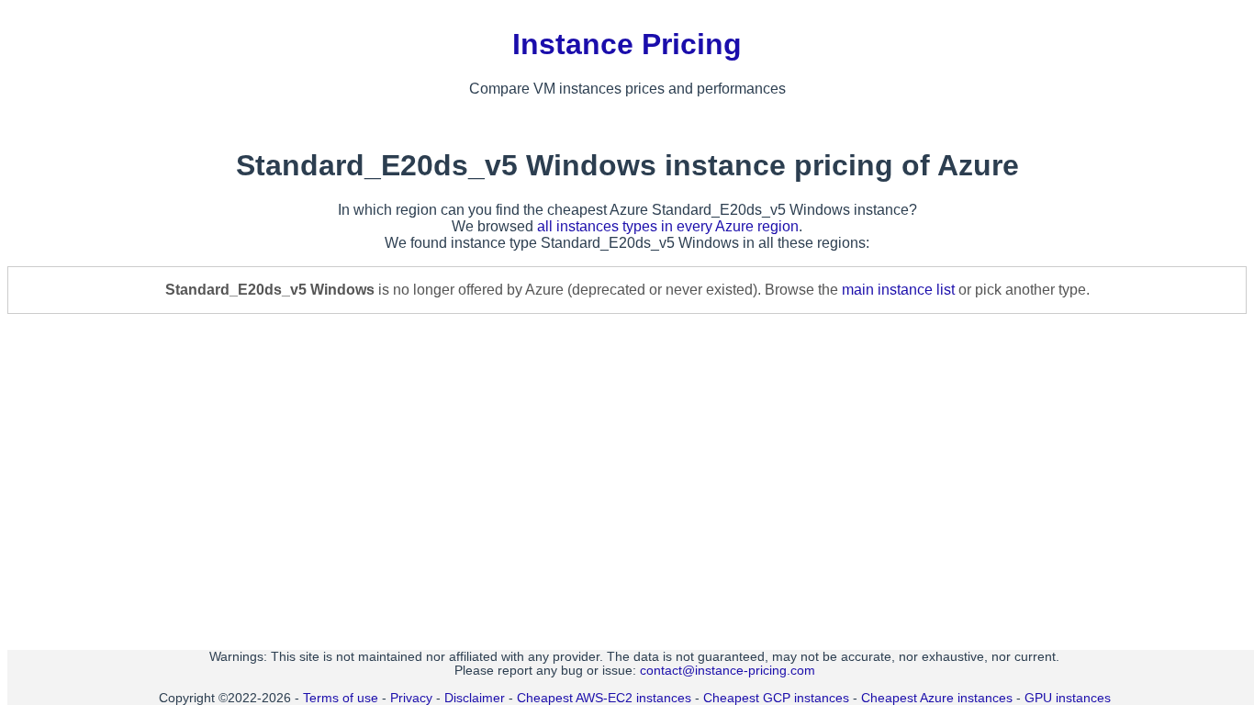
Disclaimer (474, 698)
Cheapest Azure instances (937, 698)
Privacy (411, 698)
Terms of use (340, 698)
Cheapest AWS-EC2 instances (604, 698)
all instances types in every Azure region (668, 226)
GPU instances (1067, 698)
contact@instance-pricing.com (727, 670)
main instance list (898, 289)
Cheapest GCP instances (776, 698)
